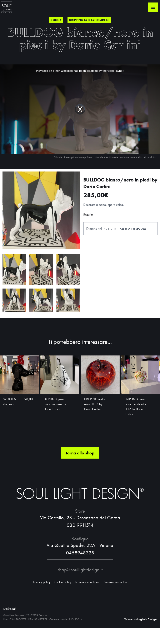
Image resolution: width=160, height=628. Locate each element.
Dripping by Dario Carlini (89, 20)
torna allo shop (80, 453)
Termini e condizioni (87, 582)
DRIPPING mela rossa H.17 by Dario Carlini (94, 404)
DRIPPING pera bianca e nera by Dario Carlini (55, 404)
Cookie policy (62, 582)
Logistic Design (147, 619)
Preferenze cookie (115, 582)
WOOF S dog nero (9, 401)
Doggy (56, 20)
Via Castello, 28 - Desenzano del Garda (80, 517)
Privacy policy (41, 582)
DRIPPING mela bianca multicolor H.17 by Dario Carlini (135, 406)
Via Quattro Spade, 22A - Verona (80, 545)
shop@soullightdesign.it (80, 569)
